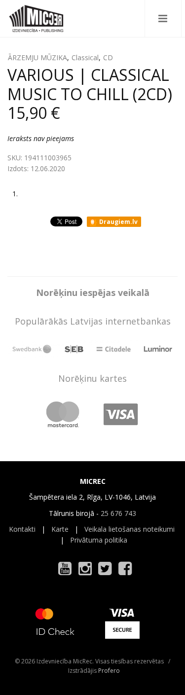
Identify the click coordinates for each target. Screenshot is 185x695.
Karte (60, 529)
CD (108, 57)
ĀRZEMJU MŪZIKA (37, 57)
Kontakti (22, 529)
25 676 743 (118, 513)
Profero (109, 670)
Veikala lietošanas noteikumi (129, 529)
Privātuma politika (98, 540)
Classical (85, 57)
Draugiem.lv (118, 222)
